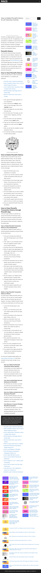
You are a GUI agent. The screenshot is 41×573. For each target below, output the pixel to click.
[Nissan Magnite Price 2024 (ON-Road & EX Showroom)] (5, 495)
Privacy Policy (18, 571)
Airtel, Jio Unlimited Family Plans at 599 (35, 87)
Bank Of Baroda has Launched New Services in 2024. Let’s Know (22, 536)
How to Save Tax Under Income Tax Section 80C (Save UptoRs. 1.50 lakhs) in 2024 (14, 522)
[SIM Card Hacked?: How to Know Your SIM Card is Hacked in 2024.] (29, 35)
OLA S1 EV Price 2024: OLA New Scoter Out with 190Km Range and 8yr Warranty (14, 483)
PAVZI (4, 1)
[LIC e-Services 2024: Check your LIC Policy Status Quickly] (5, 512)
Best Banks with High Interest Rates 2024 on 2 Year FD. (20, 540)
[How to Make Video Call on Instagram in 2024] (29, 60)
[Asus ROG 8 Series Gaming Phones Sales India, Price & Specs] (29, 69)
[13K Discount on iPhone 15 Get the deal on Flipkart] (29, 65)
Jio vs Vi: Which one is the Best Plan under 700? (35, 24)
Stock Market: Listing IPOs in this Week (13, 499)
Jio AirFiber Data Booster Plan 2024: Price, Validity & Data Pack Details (34, 494)
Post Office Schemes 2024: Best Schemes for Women (14, 503)
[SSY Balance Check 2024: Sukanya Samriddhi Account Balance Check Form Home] (5, 516)
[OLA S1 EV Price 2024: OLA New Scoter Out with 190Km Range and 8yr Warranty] (5, 482)
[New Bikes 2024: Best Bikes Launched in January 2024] (5, 487)
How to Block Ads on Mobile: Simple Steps (35, 82)
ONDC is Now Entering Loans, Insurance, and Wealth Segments (13, 507)
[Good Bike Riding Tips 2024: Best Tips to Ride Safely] (5, 491)
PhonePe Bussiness (15, 60)
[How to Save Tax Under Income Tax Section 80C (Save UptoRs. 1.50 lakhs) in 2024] (5, 522)
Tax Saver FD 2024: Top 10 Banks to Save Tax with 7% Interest (22, 528)
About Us (29, 571)
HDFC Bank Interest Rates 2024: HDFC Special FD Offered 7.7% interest (23, 561)
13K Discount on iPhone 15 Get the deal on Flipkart (35, 65)
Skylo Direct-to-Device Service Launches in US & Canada (34, 490)
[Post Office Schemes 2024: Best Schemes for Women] (5, 503)
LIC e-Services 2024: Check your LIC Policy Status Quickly (13, 511)
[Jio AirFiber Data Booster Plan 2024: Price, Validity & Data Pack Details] (29, 47)
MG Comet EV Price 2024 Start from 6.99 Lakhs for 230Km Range (14, 478)
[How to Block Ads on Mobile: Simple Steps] (29, 82)
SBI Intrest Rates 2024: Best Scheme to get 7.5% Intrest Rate (21, 556)
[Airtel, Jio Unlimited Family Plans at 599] (29, 87)
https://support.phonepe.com (8, 358)
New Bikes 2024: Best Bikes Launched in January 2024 (13, 487)
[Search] (38, 18)
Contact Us (34, 571)
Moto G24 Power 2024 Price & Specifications (33, 482)
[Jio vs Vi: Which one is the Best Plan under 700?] (29, 24)
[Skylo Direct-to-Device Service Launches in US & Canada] (29, 41)
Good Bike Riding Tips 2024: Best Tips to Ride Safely (14, 491)
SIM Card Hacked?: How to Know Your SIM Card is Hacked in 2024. (34, 486)
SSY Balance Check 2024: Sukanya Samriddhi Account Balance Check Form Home (10, 516)
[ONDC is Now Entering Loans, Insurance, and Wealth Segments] (5, 508)
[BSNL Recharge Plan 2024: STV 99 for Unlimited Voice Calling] (29, 75)
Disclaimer (24, 571)
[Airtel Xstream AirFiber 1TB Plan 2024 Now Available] (29, 53)
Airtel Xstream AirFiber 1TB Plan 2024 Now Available (33, 498)
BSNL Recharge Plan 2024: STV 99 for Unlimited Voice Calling (34, 515)
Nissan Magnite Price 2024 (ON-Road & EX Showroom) (13, 495)
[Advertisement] (20, 10)
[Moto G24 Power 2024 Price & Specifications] (29, 29)
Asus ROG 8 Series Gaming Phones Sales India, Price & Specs (33, 511)
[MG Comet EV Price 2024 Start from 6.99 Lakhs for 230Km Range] (5, 478)
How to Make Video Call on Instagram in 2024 (35, 60)
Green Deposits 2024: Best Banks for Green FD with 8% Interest (22, 532)
